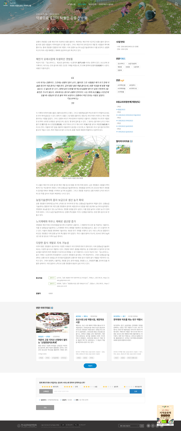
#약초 (47, 358)
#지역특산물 (121, 85)
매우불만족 (138, 387)
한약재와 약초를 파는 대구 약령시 (128, 319)
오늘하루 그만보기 (162, 424)
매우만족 (55, 387)
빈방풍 (128, 67)
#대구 (116, 358)
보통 (96, 387)
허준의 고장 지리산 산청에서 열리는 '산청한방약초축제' (52, 341)
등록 (135, 391)
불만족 (116, 387)
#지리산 (63, 358)
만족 (76, 387)
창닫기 (171, 424)
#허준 (41, 358)
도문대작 (136, 67)
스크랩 (38, 29)
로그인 (169, 4)
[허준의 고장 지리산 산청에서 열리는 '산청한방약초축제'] (52, 323)
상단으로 (176, 426)
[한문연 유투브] (162, 427)
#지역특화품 (121, 88)
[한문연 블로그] (157, 427)
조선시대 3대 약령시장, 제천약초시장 (90, 321)
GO (142, 426)
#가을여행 (55, 358)
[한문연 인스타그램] (148, 427)
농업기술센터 (132, 63)
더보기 (90, 366)
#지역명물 (121, 92)
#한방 (85, 358)
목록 (45, 407)
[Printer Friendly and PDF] (48, 30)
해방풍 (120, 67)
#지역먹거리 (133, 88)
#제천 (79, 358)
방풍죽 (120, 70)
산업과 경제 (20, 4)
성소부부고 (121, 63)
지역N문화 (6, 4)
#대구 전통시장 (132, 358)
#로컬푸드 (132, 85)
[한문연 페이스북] (153, 427)
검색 (176, 4)
